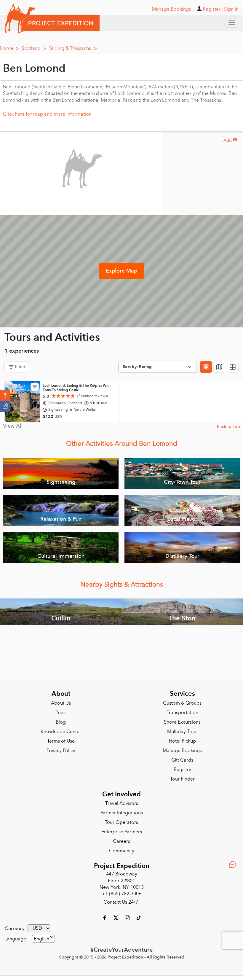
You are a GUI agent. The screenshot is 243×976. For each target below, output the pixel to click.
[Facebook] (105, 917)
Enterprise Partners (121, 832)
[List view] (233, 367)
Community (121, 851)
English (41, 939)
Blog (61, 722)
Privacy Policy (61, 750)
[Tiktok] (138, 917)
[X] (116, 917)
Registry (182, 769)
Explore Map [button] (121, 271)
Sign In (231, 9)
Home (9, 48)
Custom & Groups (182, 703)
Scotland (34, 48)
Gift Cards (182, 760)
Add (230, 140)
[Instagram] (128, 917)
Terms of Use (61, 741)
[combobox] (43, 939)
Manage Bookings (182, 750)
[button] (5, 395)
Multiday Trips (182, 731)
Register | (213, 9)
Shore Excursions (182, 722)
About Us (61, 703)
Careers (121, 841)
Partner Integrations (121, 813)
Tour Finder (182, 779)
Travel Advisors (121, 803)
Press (60, 712)
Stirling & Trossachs (73, 48)
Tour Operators (121, 822)
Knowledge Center (61, 731)
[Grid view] (206, 367)
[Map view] (219, 367)
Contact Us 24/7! (121, 902)
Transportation (182, 712)
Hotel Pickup (182, 741)
